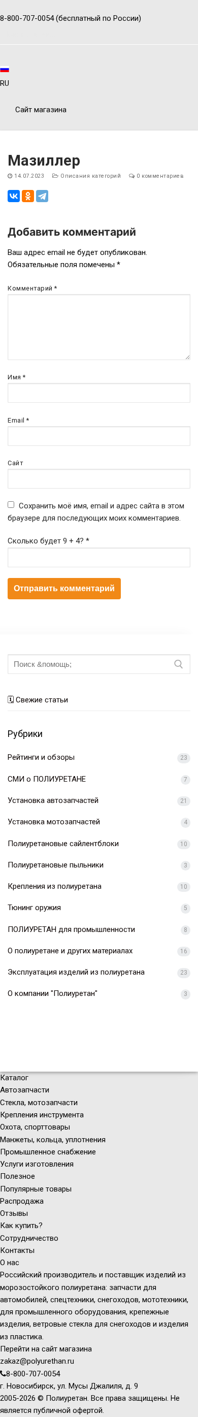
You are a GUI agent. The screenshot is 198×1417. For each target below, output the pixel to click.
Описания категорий (90, 176)
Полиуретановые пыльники (56, 864)
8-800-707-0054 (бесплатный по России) (70, 18)
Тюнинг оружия (34, 907)
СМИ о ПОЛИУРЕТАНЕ (47, 779)
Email (18, 420)
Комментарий (32, 288)
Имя (17, 377)
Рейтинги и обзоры (41, 757)
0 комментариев (159, 176)
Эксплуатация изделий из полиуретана (76, 972)
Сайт (15, 463)
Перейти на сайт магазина (46, 1349)
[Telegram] (42, 196)
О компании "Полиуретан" (52, 993)
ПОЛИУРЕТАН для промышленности (71, 929)
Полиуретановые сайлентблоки (63, 843)
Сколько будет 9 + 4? (48, 540)
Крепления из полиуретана (55, 886)
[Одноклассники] (28, 196)
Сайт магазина (40, 109)
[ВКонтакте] (14, 196)
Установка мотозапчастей (54, 821)
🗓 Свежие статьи (38, 699)
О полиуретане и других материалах (70, 950)
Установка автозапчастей (53, 800)
